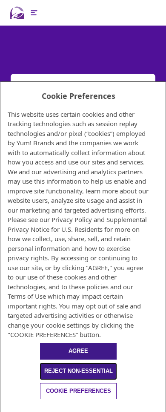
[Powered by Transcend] (4, 407)
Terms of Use (27, 296)
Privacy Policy (72, 219)
